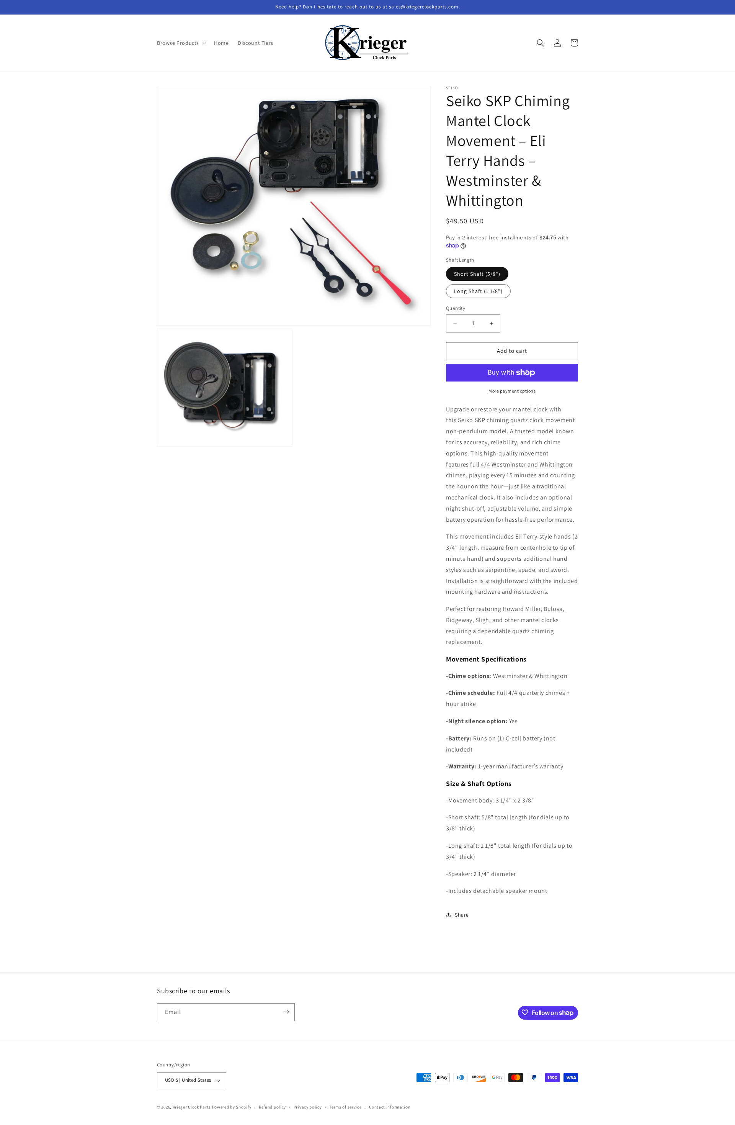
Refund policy (272, 1107)
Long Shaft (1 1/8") (478, 291)
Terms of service (345, 1107)
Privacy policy (308, 1107)
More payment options (512, 391)
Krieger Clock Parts (192, 1107)
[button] (180, 43)
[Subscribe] (286, 1012)
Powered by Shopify (232, 1107)
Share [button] (462, 914)
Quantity (455, 308)
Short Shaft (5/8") (477, 273)
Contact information (389, 1107)
